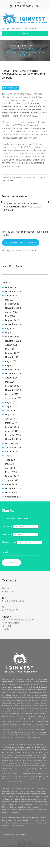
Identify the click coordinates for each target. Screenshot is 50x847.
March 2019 (11, 423)
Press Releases (17, 177)
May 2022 (10, 349)
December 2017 (13, 484)
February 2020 (12, 386)
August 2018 (11, 451)
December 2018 (13, 435)
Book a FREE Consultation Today (20, 242)
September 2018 (13, 447)
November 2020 (13, 373)
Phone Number (9, 542)
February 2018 (12, 476)
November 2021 (13, 357)
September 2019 (13, 398)
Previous (1, 202)
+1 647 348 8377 (10, 610)
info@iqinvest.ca (9, 591)
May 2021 (10, 365)
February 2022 (12, 353)
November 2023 (13, 324)
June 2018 (10, 459)
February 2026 (12, 287)
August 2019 (11, 402)
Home (13, 45)
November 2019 (13, 390)
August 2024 (11, 312)
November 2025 (13, 291)
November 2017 (13, 488)
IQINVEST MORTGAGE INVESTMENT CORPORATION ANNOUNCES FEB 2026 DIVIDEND (23, 206)
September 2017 (13, 496)
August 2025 (11, 295)
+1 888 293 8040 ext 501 (26, 6)
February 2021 (12, 369)
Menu (25, 33)
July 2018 (10, 455)
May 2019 (10, 414)
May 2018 (10, 464)
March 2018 (11, 472)
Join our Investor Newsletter (15, 518)
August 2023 (11, 328)
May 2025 (10, 299)
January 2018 (11, 480)
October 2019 (11, 394)
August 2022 (11, 345)
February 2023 (12, 336)
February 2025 (12, 304)
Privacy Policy (20, 835)
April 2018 (10, 468)
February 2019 (12, 427)
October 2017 (11, 492)
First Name (7, 526)
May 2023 (10, 332)
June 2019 (10, 410)
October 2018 (11, 443)
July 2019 (10, 406)
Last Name (7, 534)
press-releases (28, 45)
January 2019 (11, 431)
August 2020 (11, 377)
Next (48, 202)
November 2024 (13, 308)
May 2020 (10, 382)
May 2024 (10, 316)
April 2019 (10, 418)
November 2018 (13, 439)
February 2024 (12, 320)
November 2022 (13, 341)
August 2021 (11, 361)
